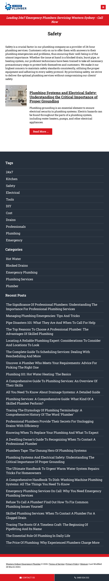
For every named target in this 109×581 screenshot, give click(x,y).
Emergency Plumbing (21, 272)
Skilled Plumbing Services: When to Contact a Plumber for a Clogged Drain (50, 515)
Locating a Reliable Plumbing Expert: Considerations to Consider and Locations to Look (53, 342)
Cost (9, 213)
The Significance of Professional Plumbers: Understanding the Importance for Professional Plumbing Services (51, 306)
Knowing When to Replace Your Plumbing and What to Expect (52, 432)
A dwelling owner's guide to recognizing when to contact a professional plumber (51, 441)
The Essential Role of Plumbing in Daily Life (38, 536)
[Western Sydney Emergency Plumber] (15, 10)
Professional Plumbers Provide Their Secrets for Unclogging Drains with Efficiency (49, 423)
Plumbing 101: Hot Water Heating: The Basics (38, 374)
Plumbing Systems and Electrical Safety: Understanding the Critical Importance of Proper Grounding (64, 96)
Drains (11, 220)
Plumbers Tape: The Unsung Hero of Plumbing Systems (46, 450)
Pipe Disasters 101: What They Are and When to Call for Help (50, 322)
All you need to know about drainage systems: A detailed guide (53, 392)
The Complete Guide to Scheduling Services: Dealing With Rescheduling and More (48, 354)
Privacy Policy (72, 564)
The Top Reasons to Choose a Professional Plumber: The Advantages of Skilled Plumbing (47, 331)
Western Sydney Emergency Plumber (23, 564)
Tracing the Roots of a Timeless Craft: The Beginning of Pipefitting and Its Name (47, 526)
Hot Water (13, 259)
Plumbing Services (19, 279)
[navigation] (103, 7)
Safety (10, 186)
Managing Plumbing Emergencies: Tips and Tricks (43, 316)
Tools (10, 199)
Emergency (14, 240)
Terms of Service (56, 564)
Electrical (13, 192)
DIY (8, 206)
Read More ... (41, 131)
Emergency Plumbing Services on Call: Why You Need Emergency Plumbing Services (53, 493)
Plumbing (13, 233)
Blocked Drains (17, 265)
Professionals (16, 226)
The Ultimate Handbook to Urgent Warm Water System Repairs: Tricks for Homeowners (53, 470)
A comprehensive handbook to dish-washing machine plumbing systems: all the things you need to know (54, 482)
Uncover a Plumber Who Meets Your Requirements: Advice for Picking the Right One (51, 365)
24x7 (9, 172)
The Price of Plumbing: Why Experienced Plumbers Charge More (52, 542)
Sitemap (84, 564)
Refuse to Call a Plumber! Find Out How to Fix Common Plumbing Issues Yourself (47, 504)
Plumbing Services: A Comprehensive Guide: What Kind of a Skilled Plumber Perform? (50, 401)
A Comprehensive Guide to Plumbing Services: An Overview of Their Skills (51, 383)
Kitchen (11, 179)
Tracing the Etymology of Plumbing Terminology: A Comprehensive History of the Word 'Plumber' (44, 412)
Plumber (12, 286)
